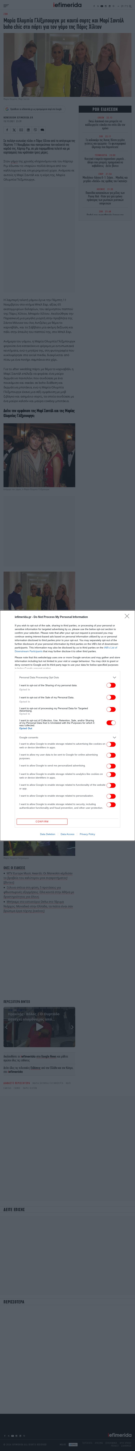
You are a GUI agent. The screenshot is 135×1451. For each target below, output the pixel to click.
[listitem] (67, 677)
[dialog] (67, 725)
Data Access (67, 834)
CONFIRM (42, 821)
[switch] (111, 685)
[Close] (128, 617)
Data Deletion (47, 834)
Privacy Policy (87, 834)
